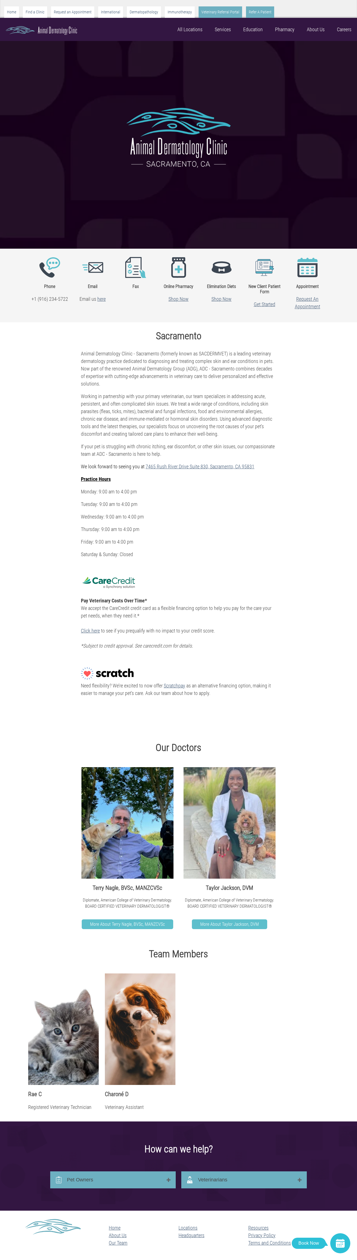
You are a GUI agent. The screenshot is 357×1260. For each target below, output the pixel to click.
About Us (316, 29)
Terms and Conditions (269, 1243)
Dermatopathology (144, 12)
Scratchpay (174, 686)
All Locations (189, 29)
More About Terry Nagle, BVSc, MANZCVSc (127, 924)
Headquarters (191, 1235)
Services (223, 29)
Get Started (264, 304)
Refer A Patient (260, 12)
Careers (344, 29)
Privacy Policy (262, 1235)
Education (253, 29)
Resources (258, 1228)
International (110, 12)
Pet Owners (80, 1180)
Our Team (118, 1243)
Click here (90, 631)
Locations (187, 1228)
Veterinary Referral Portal (220, 12)
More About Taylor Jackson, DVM (229, 924)
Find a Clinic (35, 12)
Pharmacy (285, 29)
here (101, 299)
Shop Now (178, 299)
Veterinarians (212, 1180)
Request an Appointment (72, 12)
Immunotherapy (180, 12)
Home (11, 12)
